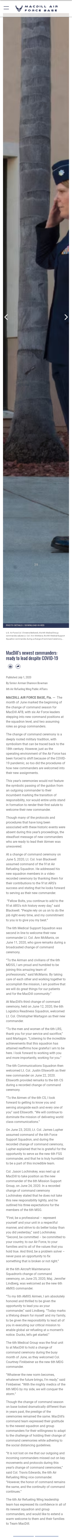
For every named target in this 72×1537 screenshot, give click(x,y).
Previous (6, 317)
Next (65, 317)
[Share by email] (18, 666)
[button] (6, 8)
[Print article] (10, 666)
